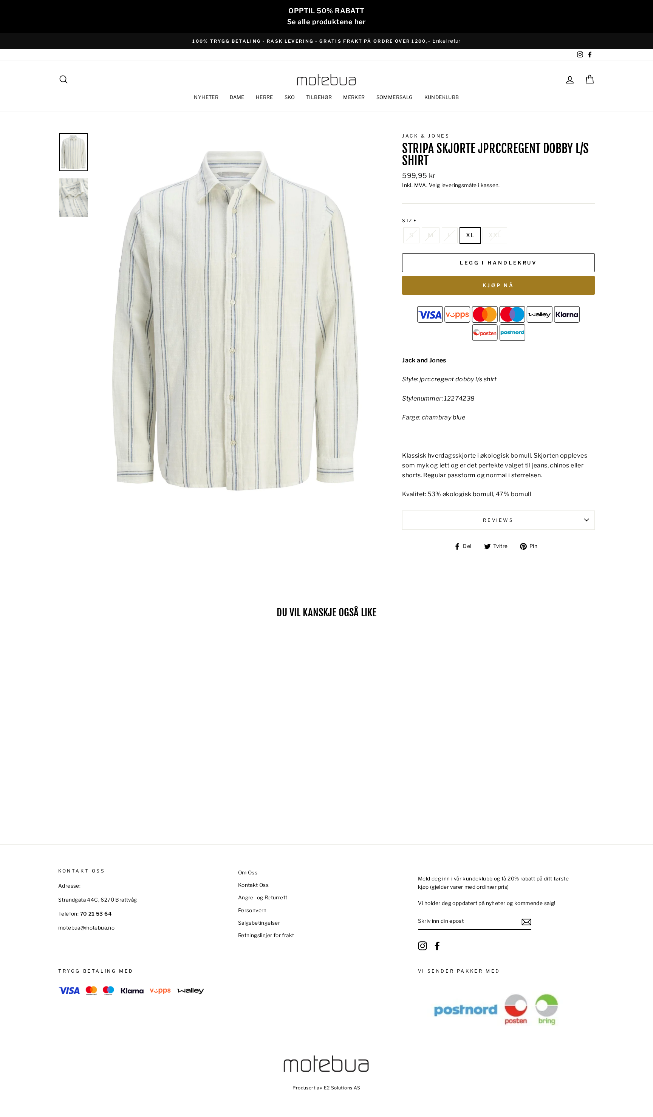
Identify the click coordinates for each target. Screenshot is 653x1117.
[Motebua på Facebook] (437, 945)
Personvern (252, 910)
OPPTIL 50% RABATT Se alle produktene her (326, 16)
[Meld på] (526, 922)
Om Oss (247, 872)
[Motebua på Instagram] (422, 945)
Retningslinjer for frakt (266, 935)
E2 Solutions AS (342, 1088)
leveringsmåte (459, 185)
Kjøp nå (498, 285)
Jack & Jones (426, 136)
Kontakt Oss (253, 885)
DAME (237, 97)
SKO (290, 97)
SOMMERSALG (394, 97)
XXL (495, 235)
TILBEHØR (319, 97)
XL (470, 235)
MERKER (354, 97)
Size (410, 220)
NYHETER (206, 97)
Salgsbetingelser (259, 923)
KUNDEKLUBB (441, 97)
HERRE (264, 97)
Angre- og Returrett (263, 897)
